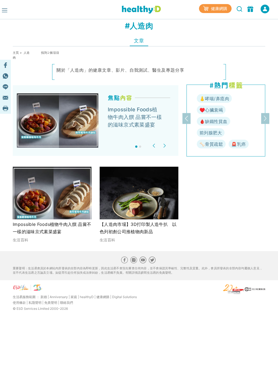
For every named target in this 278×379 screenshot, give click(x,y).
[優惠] (251, 8)
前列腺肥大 (211, 132)
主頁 (16, 53)
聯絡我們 (66, 303)
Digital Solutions (124, 297)
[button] (155, 146)
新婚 (43, 297)
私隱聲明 (35, 303)
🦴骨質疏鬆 (211, 144)
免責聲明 (50, 303)
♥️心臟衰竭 (211, 110)
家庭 (74, 297)
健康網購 (218, 8)
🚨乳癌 (238, 144)
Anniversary (59, 297)
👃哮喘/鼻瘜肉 (214, 98)
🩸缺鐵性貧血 (214, 121)
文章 (139, 40)
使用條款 (19, 303)
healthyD (87, 297)
